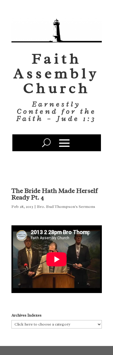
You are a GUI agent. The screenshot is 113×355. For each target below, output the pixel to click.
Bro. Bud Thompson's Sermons (66, 206)
